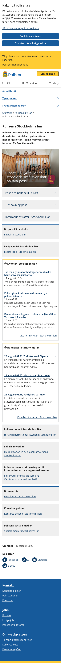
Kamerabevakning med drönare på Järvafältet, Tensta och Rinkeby (30, 316)
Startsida (7, 113)
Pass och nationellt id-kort (21, 193)
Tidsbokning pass (16, 205)
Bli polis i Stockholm (15, 234)
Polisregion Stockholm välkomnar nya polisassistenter (25, 294)
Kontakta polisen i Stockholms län (23, 513)
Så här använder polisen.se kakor (20, 28)
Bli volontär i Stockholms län (20, 496)
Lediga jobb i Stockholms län (20, 251)
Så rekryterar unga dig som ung (21, 475)
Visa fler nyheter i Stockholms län (38, 335)
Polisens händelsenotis (15, 64)
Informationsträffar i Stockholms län (27, 217)
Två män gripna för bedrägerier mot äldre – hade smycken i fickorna (28, 273)
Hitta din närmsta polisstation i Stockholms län (30, 434)
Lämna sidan (48, 73)
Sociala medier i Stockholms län (21, 531)
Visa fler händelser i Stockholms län (37, 417)
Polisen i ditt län (23, 113)
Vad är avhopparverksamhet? (20, 479)
